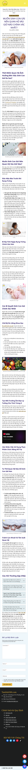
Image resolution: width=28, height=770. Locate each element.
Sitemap (8, 724)
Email (4, 670)
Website (5, 676)
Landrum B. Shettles (11, 102)
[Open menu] (24, 3)
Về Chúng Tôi (9, 713)
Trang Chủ (5, 9)
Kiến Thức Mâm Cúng (14, 9)
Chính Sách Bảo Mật (11, 717)
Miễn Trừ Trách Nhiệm (11, 722)
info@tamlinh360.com (12, 701)
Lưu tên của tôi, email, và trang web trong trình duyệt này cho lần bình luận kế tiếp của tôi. (15, 680)
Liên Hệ (7, 715)
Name (5, 664)
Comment (6, 645)
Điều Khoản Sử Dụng (11, 720)
